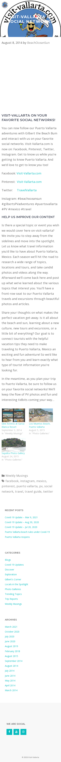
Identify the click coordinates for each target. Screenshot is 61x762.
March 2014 (11, 690)
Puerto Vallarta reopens (17, 536)
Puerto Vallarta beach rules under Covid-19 (27, 531)
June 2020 (10, 641)
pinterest (8, 486)
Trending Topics (13, 594)
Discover (9, 569)
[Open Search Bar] (36, 5)
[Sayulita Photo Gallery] (14, 445)
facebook (12, 481)
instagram (27, 481)
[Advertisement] (30, 81)
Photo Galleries (13, 589)
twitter (48, 491)
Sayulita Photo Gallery (13, 453)
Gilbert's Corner (13, 579)
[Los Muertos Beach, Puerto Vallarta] (41, 415)
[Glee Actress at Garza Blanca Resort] (14, 415)
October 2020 (12, 631)
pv (41, 486)
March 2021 (11, 626)
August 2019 (11, 646)
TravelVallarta (27, 190)
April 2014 (10, 685)
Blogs (8, 559)
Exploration (11, 574)
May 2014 (10, 680)
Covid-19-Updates (14, 564)
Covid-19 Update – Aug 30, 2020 (22, 522)
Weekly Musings (17, 476)
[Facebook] (9, 732)
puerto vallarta (27, 486)
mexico (41, 481)
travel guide (33, 491)
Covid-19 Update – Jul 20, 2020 (21, 527)
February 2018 (12, 651)
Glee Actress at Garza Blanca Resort (13, 425)
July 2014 (9, 670)
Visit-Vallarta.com (29, 173)
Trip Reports (11, 598)
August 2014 (11, 665)
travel (19, 491)
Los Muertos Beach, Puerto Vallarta (39, 425)
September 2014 (13, 660)
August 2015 (11, 656)
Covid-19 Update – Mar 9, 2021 (21, 517)
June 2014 (10, 675)
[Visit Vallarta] (5, 5)
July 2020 (9, 636)
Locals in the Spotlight (16, 584)
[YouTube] (16, 732)
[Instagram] (23, 732)
